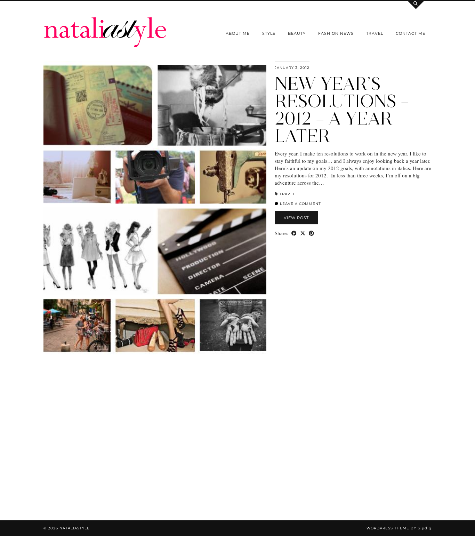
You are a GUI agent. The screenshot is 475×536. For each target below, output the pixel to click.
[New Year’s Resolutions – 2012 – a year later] (154, 210)
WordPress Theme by (399, 528)
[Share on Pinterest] (311, 233)
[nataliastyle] (105, 24)
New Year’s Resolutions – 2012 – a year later (342, 109)
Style (268, 33)
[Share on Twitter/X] (302, 233)
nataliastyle (74, 528)
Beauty (297, 33)
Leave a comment (300, 203)
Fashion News (336, 33)
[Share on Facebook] (294, 233)
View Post (296, 217)
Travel (374, 33)
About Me (238, 33)
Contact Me (410, 33)
